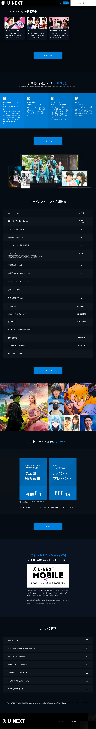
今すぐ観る (82, 3)
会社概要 (63, 721)
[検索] (60, 2)
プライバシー (68, 721)
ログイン (66, 3)
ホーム (59, 721)
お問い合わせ (74, 721)
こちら (30, 257)
